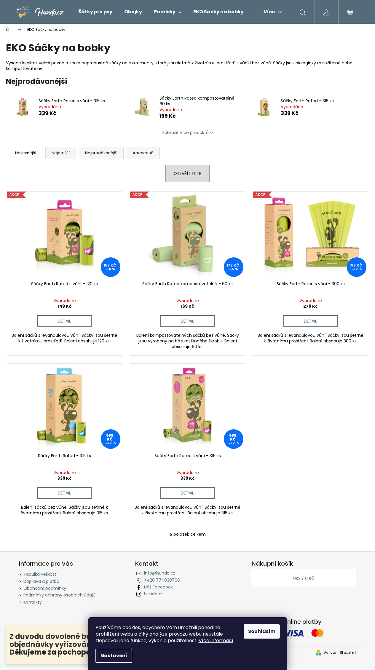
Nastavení (113, 655)
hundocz (153, 594)
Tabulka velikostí (40, 574)
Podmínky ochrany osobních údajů (59, 595)
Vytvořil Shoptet (339, 652)
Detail (64, 321)
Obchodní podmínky (44, 588)
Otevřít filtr (187, 173)
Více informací (216, 640)
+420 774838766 (162, 580)
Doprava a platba (41, 581)
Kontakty (32, 602)
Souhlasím (261, 631)
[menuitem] (95, 12)
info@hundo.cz (159, 573)
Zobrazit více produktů (185, 132)
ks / (304, 578)
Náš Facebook (158, 587)
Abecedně (143, 153)
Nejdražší (61, 153)
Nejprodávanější (101, 153)
